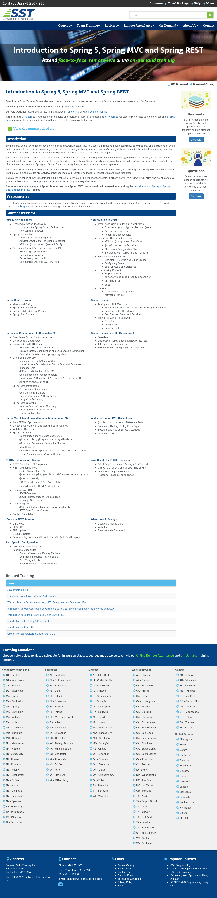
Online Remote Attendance (155, 655)
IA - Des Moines (101, 685)
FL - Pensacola (58, 701)
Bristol (183, 744)
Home (210, 3)
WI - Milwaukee (101, 796)
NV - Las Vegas (144, 785)
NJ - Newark (12, 759)
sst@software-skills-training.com (84, 878)
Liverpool (185, 781)
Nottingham (186, 807)
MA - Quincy (12, 706)
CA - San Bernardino (147, 727)
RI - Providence (14, 822)
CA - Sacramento (145, 722)
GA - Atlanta (56, 722)
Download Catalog (203, 84)
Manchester (186, 791)
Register (111, 25)
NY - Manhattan (14, 790)
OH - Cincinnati (101, 753)
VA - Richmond (57, 775)
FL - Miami (55, 690)
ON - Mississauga (189, 711)
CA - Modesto (143, 706)
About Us (189, 25)
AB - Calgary (186, 675)
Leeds (183, 776)
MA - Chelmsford (15, 701)
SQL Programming (180, 865)
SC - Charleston (58, 753)
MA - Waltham (13, 717)
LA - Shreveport (58, 732)
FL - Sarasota (57, 706)
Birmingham (186, 739)
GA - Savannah (58, 727)
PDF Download (179, 84)
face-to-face (72, 60)
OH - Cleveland (101, 759)
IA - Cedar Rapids (102, 680)
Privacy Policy (125, 882)
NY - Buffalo (12, 780)
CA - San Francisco (146, 738)
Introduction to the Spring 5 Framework (28, 621)
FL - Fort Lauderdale (61, 680)
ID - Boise (141, 769)
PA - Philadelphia (15, 811)
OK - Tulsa (98, 780)
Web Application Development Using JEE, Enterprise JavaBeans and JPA (46, 602)
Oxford (183, 813)
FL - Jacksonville (58, 685)
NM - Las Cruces (145, 780)
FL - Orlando (56, 696)
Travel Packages (179, 3)
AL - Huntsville (57, 675)
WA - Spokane (144, 843)
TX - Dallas (142, 806)
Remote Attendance (138, 25)
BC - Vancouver (188, 685)
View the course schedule (33, 128)
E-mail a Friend (126, 875)
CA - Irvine (142, 696)
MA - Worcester (14, 727)
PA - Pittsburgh (14, 817)
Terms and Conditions (129, 878)
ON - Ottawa (186, 717)
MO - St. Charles (102, 738)
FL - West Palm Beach (62, 717)
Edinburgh (185, 765)
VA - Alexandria (58, 759)
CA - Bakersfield (145, 685)
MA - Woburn (13, 722)
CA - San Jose (144, 743)
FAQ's (198, 3)
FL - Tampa (56, 711)
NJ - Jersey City (14, 753)
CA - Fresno (142, 690)
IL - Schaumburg (102, 696)
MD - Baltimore (14, 732)
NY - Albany (12, 769)
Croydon (184, 760)
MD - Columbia (14, 738)
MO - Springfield (101, 743)
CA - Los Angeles (145, 701)
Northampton (187, 802)
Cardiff (183, 749)
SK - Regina (186, 727)
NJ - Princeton (13, 764)
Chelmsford (186, 755)
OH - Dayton (99, 769)
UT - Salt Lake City (146, 832)
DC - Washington (15, 690)
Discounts (156, 3)
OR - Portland (143, 790)
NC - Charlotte (57, 738)
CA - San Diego (144, 732)
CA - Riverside (144, 717)
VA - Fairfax (56, 764)
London (184, 786)
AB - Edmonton (188, 680)
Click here (27, 116)
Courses (64, 25)
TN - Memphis (100, 785)
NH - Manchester (15, 743)
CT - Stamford (13, 685)
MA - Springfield (14, 711)
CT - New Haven (15, 680)
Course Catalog (126, 865)
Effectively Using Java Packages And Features (32, 596)
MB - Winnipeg (187, 690)
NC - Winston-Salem (60, 748)
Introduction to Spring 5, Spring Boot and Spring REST (36, 614)
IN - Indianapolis (101, 706)
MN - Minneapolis (102, 727)
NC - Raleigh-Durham (61, 743)
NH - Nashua (13, 748)
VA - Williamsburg (59, 780)
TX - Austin (142, 796)
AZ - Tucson (142, 680)
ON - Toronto (187, 722)
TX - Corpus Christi (146, 801)
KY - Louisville (100, 711)
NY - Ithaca (12, 785)
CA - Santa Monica (146, 753)
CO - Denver (143, 764)
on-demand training (152, 60)
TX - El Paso (143, 811)
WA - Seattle (143, 838)
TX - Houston (143, 822)
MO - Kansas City (102, 732)
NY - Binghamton (15, 775)
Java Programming (24, 206)
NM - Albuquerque (146, 775)
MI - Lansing (99, 722)
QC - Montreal (187, 696)
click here (110, 116)
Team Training (87, 25)
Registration (124, 868)
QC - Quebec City (189, 701)
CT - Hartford (13, 675)
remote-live (102, 60)
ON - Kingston (187, 706)
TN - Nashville (100, 790)
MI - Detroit (99, 717)
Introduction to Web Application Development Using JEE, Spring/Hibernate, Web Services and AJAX (60, 608)
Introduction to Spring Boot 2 (22, 627)
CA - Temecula (144, 759)
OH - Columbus (101, 764)
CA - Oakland (143, 711)
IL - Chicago (99, 690)
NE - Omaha (99, 748)
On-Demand (167, 25)
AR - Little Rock (101, 675)
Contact (208, 25)
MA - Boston (12, 696)
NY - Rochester (14, 796)
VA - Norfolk (56, 769)
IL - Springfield (100, 701)
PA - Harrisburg (14, 806)
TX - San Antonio (145, 827)
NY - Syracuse (14, 801)
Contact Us (124, 872)
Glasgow (184, 770)
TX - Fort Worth (144, 817)
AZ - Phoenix (143, 675)
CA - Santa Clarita (146, 748)
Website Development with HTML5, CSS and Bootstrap (189, 870)
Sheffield (184, 818)
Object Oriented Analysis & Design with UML (31, 633)
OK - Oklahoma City (103, 775)
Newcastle (185, 797)
